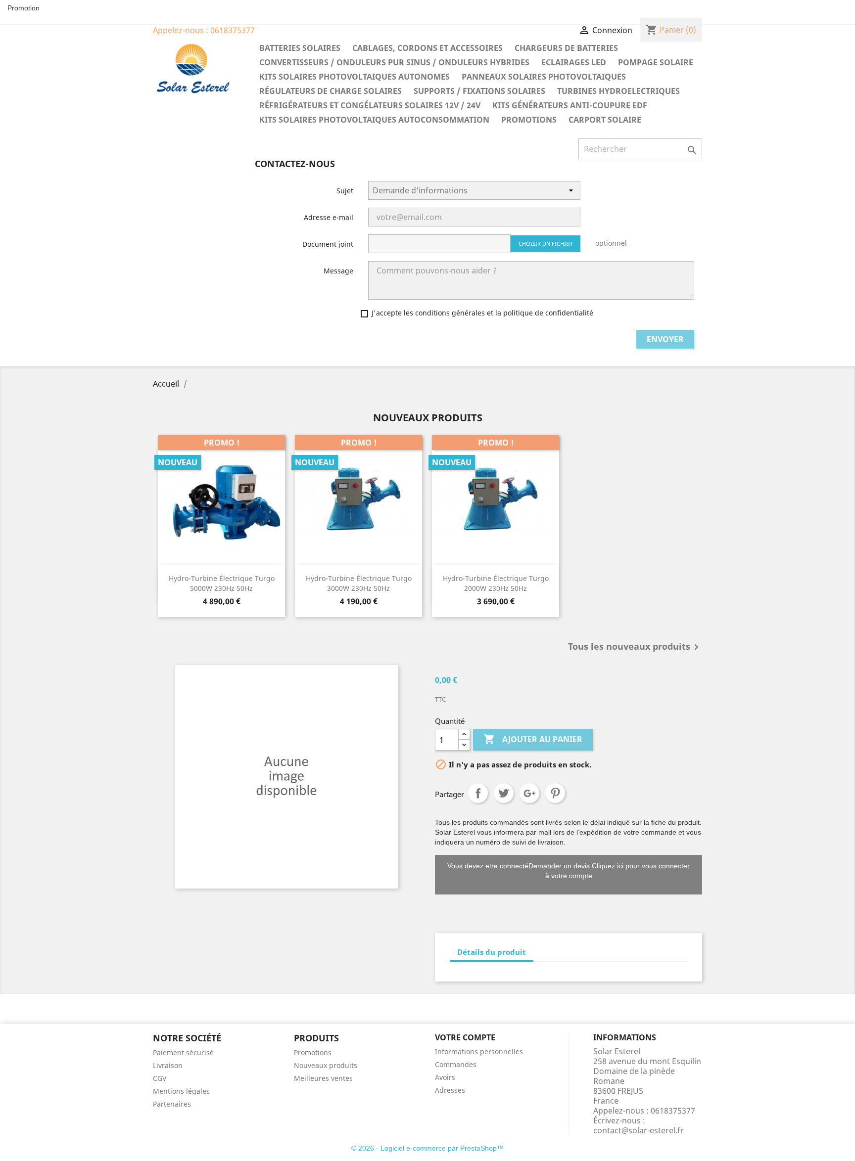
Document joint (327, 244)
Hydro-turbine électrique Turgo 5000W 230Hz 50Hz (222, 583)
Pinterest (555, 793)
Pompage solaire (655, 62)
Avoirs (445, 1077)
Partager (478, 793)
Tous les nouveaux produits (635, 647)
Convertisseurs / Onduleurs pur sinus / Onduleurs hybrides (394, 62)
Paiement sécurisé (183, 1052)
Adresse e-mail (328, 217)
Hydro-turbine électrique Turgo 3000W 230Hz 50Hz (359, 583)
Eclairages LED (573, 62)
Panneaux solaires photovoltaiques (544, 76)
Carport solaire (605, 119)
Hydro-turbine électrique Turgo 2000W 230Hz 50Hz (496, 583)
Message (338, 270)
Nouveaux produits (325, 1065)
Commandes (455, 1064)
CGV (159, 1078)
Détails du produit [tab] (491, 952)
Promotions (529, 119)
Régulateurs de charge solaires (330, 91)
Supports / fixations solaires (479, 91)
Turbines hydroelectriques (618, 91)
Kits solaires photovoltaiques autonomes (354, 76)
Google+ (529, 793)
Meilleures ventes (323, 1078)
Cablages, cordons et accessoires (427, 48)
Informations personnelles (479, 1051)
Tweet (504, 793)
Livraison (168, 1065)
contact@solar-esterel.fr (638, 1130)
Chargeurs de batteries (566, 48)
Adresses (450, 1090)
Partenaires (172, 1104)
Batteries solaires (299, 48)
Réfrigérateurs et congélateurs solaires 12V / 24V (369, 105)
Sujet (344, 190)
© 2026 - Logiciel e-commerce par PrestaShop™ (427, 1148)
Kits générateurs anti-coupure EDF (569, 105)
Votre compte (465, 1037)
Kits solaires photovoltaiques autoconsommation (374, 119)
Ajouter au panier (532, 739)
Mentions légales (181, 1091)
